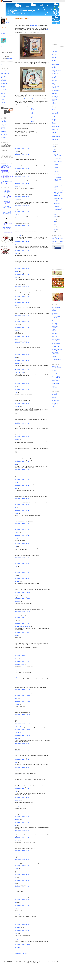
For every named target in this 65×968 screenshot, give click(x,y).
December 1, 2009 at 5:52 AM (22, 360)
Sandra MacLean (4, 92)
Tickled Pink (54, 130)
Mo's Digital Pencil (55, 96)
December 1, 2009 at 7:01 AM (22, 403)
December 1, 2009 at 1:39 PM (22, 767)
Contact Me (3, 33)
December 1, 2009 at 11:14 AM (22, 623)
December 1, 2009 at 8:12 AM (22, 469)
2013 (54, 146)
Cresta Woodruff (4, 122)
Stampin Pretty (54, 345)
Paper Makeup (54, 99)
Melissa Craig (17, 581)
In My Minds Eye (55, 317)
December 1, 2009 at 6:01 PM (22, 874)
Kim (15, 526)
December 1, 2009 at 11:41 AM (22, 655)
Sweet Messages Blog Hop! (22, 18)
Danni (16, 921)
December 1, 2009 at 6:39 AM (22, 389)
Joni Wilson (3, 128)
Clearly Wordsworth (55, 64)
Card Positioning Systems (56, 367)
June (55, 221)
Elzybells (53, 74)
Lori (15, 883)
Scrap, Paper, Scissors (56, 339)
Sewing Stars (54, 379)
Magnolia (53, 94)
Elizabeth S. (17, 704)
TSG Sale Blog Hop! (57, 177)
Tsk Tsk (53, 384)
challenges (53, 61)
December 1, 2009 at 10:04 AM (22, 584)
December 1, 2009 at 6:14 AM (22, 369)
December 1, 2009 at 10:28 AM (22, 598)
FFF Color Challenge (57, 203)
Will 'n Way (54, 140)
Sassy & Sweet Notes (56, 337)
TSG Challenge (7, 191)
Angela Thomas (4, 79)
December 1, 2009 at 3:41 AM (22, 268)
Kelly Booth (17, 157)
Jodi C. (16, 501)
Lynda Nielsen (17, 406)
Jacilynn (16, 658)
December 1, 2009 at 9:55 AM (22, 572)
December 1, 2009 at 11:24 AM (22, 638)
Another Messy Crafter (56, 307)
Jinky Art (53, 372)
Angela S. (16, 446)
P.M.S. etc (53, 329)
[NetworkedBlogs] (57, 246)
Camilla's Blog (54, 310)
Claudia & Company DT (5, 180)
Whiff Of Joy (54, 135)
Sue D (16, 902)
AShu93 (16, 560)
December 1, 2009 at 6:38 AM (22, 383)
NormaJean (17, 538)
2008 (54, 231)
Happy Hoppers (54, 80)
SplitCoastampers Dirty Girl (6, 166)
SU (52, 122)
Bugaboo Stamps (55, 57)
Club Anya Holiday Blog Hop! (59, 190)
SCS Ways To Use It (7, 214)
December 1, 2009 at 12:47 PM (22, 723)
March (55, 226)
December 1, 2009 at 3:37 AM (22, 256)
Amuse (53, 53)
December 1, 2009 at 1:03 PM (22, 743)
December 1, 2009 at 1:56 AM (22, 183)
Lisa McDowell (17, 595)
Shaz (16, 546)
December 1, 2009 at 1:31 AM (22, 154)
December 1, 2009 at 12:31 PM (22, 701)
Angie (16, 762)
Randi (16, 833)
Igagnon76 (17, 513)
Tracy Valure (3, 99)
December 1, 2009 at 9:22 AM (22, 529)
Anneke (16, 330)
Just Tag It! (56, 200)
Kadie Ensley (3, 131)
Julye (16, 339)
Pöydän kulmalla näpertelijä (20, 192)
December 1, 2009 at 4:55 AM (22, 342)
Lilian (16, 145)
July (55, 219)
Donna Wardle (3, 125)
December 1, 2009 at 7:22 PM (22, 899)
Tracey (16, 392)
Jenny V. (16, 305)
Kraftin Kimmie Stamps (56, 90)
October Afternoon (55, 373)
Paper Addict (54, 330)
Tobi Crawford (3, 96)
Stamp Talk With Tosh (56, 343)
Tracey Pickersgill (4, 138)
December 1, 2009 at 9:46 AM (22, 557)
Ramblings (53, 104)
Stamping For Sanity (55, 346)
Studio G (53, 120)
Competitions (54, 67)
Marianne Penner (18, 806)
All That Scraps (54, 51)
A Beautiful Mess (55, 366)
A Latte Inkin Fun (55, 306)
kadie (16, 641)
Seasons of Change (55, 340)
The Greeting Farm (33, 25)
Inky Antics (54, 89)
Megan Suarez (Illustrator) (5, 73)
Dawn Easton (3, 124)
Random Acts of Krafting (19, 717)
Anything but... (54, 54)
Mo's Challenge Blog (7, 213)
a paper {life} (17, 651)
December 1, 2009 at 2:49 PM (22, 837)
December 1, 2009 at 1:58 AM (22, 190)
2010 (54, 151)
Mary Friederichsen (18, 289)
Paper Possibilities (55, 333)
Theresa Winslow (4, 95)
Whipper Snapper (55, 139)
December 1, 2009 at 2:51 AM (22, 241)
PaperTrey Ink (54, 100)
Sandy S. (16, 698)
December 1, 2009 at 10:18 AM (22, 592)
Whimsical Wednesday (56, 136)
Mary (16, 472)
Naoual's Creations (55, 326)
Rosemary (16, 171)
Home (32, 949)
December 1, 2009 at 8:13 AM (22, 479)
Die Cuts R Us (54, 394)
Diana (16, 791)
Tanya (16, 877)
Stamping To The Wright (56, 347)
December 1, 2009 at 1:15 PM (22, 759)
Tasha (16, 417)
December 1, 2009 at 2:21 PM (22, 810)
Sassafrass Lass (55, 110)
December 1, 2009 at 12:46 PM (22, 714)
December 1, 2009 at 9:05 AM (22, 510)
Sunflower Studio (55, 352)
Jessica (16, 482)
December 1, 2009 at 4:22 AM (22, 321)
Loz (15, 357)
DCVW (53, 68)
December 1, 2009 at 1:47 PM (22, 788)
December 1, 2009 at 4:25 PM (22, 859)
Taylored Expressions (55, 126)
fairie (16, 208)
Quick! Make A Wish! (57, 196)
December (56, 154)
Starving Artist (54, 119)
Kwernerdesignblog (55, 319)
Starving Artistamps (55, 400)
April (55, 224)
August (55, 217)
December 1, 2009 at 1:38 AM (22, 168)
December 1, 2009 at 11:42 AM (22, 667)
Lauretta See (17, 607)
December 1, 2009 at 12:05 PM (22, 683)
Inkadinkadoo (54, 87)
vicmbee (16, 426)
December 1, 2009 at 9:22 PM (22, 930)
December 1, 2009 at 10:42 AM (22, 604)
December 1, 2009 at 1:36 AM (22, 161)
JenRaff (16, 494)
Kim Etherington (18, 732)
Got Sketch (7, 206)
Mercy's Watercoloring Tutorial (57, 241)
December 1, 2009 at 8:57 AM (22, 498)
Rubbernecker (54, 107)
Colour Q (7, 197)
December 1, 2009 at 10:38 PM (22, 944)
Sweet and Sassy (55, 125)
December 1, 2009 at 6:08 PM (22, 880)
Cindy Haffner (17, 432)
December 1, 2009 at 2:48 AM (22, 225)
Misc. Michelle (54, 323)
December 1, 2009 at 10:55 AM (22, 611)
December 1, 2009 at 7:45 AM (22, 461)
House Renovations (55, 86)
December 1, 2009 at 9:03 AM (22, 504)
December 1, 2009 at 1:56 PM (22, 797)
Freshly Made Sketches (7, 207)
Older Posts (47, 949)
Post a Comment (18, 947)
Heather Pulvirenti (4, 83)
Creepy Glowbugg (18, 726)
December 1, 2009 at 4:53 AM (22, 336)
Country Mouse (17, 692)
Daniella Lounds (4, 82)
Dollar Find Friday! (57, 195)
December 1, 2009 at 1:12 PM (22, 750)
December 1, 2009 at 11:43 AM (22, 674)
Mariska (16, 259)
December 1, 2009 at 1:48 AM (22, 176)
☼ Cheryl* (16, 311)
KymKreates (17, 819)
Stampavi (53, 115)
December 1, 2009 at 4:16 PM (22, 850)
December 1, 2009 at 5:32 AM (22, 354)
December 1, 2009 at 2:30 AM (22, 211)
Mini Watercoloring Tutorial (58, 198)
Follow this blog (58, 247)
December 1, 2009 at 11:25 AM (22, 649)
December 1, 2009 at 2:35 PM (22, 822)
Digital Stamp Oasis (55, 71)
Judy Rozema (3, 130)
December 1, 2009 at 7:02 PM (22, 893)
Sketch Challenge (55, 112)
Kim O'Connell (3, 89)
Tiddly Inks (54, 132)
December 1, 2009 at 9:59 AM (22, 578)
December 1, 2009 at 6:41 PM (22, 886)
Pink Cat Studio (54, 103)
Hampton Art (54, 77)
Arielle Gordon (3, 121)
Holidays (53, 83)
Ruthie (16, 566)
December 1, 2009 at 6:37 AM (22, 377)
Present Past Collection (56, 374)
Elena (16, 770)
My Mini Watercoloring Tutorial (57, 238)
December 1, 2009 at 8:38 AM (22, 485)
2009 (54, 152)
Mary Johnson (3, 90)
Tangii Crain (3, 93)
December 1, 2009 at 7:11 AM (22, 414)
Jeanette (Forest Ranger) (19, 664)
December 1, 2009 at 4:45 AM (22, 327)
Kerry (16, 908)
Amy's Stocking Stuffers (19, 519)
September (56, 216)
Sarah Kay (53, 109)
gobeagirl (16, 939)
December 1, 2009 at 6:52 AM (22, 395)
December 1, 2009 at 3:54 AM (22, 286)
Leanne (16, 244)
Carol (16, 464)
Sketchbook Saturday (7, 227)
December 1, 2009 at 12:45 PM (22, 708)
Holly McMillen (3, 84)
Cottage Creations (55, 311)
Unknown (16, 151)
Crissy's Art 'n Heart (55, 314)
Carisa (16, 221)
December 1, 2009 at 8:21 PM (22, 918)
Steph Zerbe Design (55, 350)
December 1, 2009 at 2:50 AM (22, 232)
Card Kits (53, 58)
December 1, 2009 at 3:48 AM (22, 274)
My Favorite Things (55, 97)
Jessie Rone (3, 86)
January (55, 229)
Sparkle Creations (55, 113)
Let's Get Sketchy (7, 192)
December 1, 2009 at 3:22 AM (22, 250)
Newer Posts (17, 949)
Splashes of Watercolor (56, 342)
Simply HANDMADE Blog (56, 380)
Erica (16, 575)
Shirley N (16, 253)
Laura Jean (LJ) (17, 710)
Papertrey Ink (54, 397)
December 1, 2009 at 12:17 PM (22, 689)
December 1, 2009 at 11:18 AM (22, 632)
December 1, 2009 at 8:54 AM (22, 492)
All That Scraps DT (4, 165)
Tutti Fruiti (53, 386)
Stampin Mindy (17, 685)
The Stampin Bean (55, 356)
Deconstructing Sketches (56, 70)
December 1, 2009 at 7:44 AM (22, 454)
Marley (16, 318)
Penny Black (54, 102)
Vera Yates (3, 100)
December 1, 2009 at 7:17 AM (22, 423)
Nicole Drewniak (18, 846)
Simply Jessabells (18, 553)
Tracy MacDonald (4, 97)
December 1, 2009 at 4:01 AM (22, 302)
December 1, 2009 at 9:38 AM (22, 535)
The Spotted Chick (55, 355)
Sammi (16, 214)
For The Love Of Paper (56, 316)
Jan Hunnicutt (17, 601)
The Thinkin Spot (55, 358)
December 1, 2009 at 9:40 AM (22, 543)
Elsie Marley (54, 370)
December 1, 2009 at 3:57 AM (22, 296)
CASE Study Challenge (7, 212)
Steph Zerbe (17, 439)
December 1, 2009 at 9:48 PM (22, 936)
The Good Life (54, 382)
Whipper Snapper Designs (56, 406)
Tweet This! (56, 201)
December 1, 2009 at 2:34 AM (22, 219)
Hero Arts (53, 81)
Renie (16, 488)
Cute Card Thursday (7, 211)
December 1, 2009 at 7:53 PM (22, 911)
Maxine (16, 299)
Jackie (16, 825)
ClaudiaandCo (54, 63)
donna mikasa (17, 800)
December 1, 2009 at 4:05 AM (22, 315)
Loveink (53, 320)
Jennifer (16, 635)
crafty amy (17, 345)
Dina (15, 587)
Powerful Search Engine (19, 372)
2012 (54, 147)
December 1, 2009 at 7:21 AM (22, 436)
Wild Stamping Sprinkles (56, 359)
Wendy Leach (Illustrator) (5, 77)
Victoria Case (54, 133)
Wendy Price (3, 102)
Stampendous (54, 116)
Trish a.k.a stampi (18, 914)
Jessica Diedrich (18, 235)
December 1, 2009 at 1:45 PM (22, 781)
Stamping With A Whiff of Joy (57, 349)
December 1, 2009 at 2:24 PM (22, 816)
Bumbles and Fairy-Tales (19, 895)
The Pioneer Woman (55, 383)
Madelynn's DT (54, 93)
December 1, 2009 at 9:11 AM (22, 517)
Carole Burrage (3, 80)
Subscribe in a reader (5, 46)
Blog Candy (54, 55)
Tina (15, 507)
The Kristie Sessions (55, 353)
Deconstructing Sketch (7, 216)
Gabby (47, 29)
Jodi (15, 179)
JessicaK (16, 163)
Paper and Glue (54, 332)
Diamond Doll (17, 853)
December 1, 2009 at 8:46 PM (22, 924)
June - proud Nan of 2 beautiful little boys (22, 626)
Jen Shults (3, 127)
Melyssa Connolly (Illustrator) (6, 74)
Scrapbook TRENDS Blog (56, 377)
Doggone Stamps (55, 73)
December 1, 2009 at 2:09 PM (22, 803)
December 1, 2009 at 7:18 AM (22, 430)
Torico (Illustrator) (4, 76)
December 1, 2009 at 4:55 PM (22, 865)
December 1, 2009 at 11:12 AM (22, 617)
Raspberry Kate (54, 336)
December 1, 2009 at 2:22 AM (22, 205)
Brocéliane (17, 889)
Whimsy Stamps (55, 138)
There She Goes (55, 129)
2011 (54, 149)
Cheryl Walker (17, 677)
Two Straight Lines (55, 387)
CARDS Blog (54, 369)
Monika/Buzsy (17, 862)
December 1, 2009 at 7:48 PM (22, 905)
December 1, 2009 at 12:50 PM (22, 729)
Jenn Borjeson (17, 379)
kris (15, 228)
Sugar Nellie (54, 123)
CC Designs (54, 60)
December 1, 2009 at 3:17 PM (22, 844)
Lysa (16, 777)
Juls (15, 386)
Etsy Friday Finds (55, 76)
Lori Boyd (2, 132)
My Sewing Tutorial (55, 237)
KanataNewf (17, 186)
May (55, 222)
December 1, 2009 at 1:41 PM (22, 774)
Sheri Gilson (3, 135)
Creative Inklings (55, 313)
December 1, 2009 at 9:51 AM (22, 563)
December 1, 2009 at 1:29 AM (22, 148)
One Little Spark (55, 327)
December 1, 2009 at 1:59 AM (22, 196)
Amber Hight (3, 120)
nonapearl (16, 271)
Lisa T (16, 670)
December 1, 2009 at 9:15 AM (22, 523)
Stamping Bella (54, 117)
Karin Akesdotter (4, 87)
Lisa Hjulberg (17, 840)
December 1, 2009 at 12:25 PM (22, 695)
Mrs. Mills (16, 614)
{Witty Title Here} (55, 360)
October (55, 214)
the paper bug (17, 363)
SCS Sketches (7, 201)
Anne (16, 398)
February (55, 227)
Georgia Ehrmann (18, 927)
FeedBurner (9, 58)
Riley (52, 106)
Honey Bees (54, 84)
